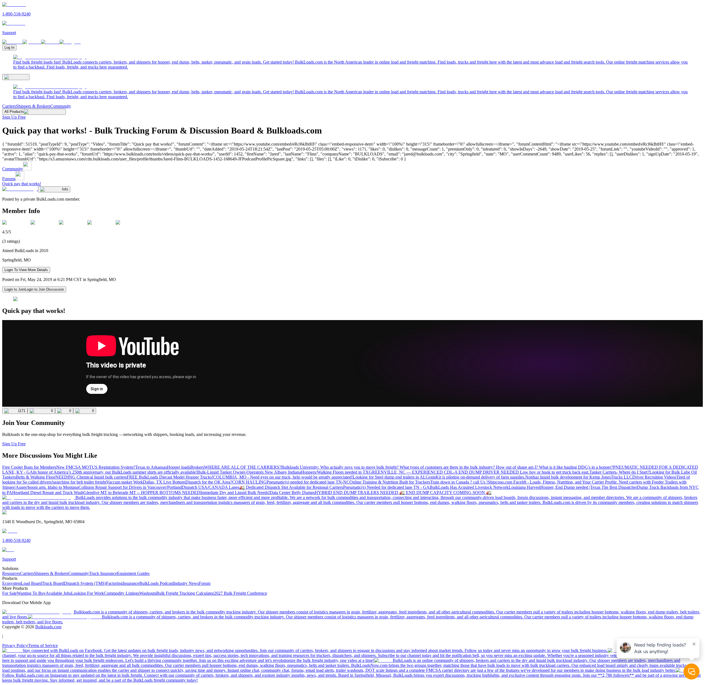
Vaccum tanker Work (124, 482)
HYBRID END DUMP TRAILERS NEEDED (357, 492)
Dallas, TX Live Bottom (164, 482)
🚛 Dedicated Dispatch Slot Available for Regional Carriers (291, 487)
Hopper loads (178, 467)
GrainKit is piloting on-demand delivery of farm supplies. (475, 477)
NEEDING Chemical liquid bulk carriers (91, 477)
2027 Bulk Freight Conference (240, 593)
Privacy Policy (15, 645)
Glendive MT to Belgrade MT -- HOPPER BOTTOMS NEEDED (141, 492)
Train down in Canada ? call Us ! (459, 482)
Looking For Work (87, 593)
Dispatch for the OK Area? (208, 482)
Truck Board (53, 583)
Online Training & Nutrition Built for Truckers (389, 482)
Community (60, 106)
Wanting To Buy (31, 593)
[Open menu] (15, 77)
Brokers (197, 467)
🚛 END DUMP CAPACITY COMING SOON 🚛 (445, 492)
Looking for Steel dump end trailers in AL (389, 477)
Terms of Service (43, 645)
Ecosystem (11, 583)
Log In (9, 47)
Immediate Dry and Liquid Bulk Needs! (235, 492)
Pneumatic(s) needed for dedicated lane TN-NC (308, 482)
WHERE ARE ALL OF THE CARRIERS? (242, 467)
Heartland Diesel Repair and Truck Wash (47, 492)
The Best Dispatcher (619, 487)
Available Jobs (58, 593)
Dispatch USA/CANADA (205, 487)
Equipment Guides (133, 573)
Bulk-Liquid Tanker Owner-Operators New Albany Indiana (249, 472)
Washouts (147, 593)
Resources (11, 573)
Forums (8, 178)
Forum (204, 583)
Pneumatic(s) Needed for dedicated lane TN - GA (386, 487)
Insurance (131, 583)
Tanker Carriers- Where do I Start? (619, 472)
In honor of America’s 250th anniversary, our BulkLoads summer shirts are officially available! (115, 472)
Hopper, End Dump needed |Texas (570, 487)
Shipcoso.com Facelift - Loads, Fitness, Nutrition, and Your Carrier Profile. (553, 482)
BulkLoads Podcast (156, 583)
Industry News (186, 583)
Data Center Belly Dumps (292, 492)
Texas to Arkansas (151, 467)
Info (65, 189)
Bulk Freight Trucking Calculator (185, 593)
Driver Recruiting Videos (654, 477)
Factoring (114, 583)
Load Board (31, 583)
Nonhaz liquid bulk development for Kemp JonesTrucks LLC (578, 477)
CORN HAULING (249, 482)
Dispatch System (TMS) (85, 583)
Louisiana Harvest (524, 487)
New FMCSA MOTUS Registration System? (95, 467)
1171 (21, 411)
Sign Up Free (14, 117)
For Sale (9, 593)
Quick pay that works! (21, 183)
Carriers (9, 106)
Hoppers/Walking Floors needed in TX (335, 472)
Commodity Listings (121, 593)
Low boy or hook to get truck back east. (554, 472)
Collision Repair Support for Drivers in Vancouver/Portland (130, 487)
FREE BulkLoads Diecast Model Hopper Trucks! (170, 477)
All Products (14, 112)
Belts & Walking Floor (35, 477)
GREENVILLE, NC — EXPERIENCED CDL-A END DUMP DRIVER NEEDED (444, 472)
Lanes (234, 487)
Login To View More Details (26, 270)
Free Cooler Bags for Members (29, 467)
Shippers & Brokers (33, 106)
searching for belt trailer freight (79, 482)
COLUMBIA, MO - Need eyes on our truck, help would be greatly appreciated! (283, 477)
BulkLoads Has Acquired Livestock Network (469, 487)
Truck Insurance (103, 573)
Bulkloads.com (48, 626)
